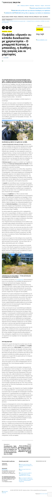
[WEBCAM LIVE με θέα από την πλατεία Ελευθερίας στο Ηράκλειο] (30, 10)
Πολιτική (31, 16)
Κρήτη (7, 16)
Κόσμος (15, 16)
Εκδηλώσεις (21, 16)
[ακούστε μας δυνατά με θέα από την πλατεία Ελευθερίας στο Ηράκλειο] (26, 466)
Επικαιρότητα (9, 19)
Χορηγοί (42, 5)
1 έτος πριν (6, 57)
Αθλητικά (36, 16)
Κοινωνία (10, 31)
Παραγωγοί (37, 5)
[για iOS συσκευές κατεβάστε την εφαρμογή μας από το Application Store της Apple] (26, 475)
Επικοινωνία (47, 5)
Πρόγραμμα (31, 5)
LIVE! (18, 5)
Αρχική (3, 16)
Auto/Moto (45, 16)
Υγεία (40, 16)
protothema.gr (20, 279)
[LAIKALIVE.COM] (9, 13)
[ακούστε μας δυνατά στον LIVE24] (40, 8)
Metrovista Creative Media (45, 493)
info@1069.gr (4, 469)
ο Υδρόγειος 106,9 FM (24, 5)
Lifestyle (26, 16)
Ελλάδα (11, 16)
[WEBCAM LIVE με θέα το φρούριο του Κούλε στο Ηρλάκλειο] (32, 13)
